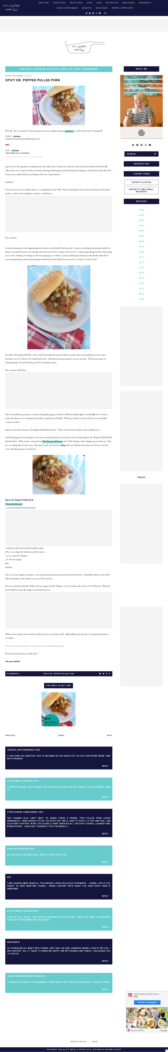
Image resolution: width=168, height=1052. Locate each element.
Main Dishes (129, 3)
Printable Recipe (14, 504)
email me (69, 131)
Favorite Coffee (141, 182)
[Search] (155, 154)
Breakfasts (145, 3)
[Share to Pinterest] (109, 674)
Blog (89, 3)
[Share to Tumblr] (106, 674)
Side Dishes (102, 8)
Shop (99, 3)
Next (109, 735)
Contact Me (59, 3)
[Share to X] (103, 674)
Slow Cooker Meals (67, 8)
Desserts (87, 8)
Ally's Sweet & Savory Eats (77, 1049)
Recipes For (112, 3)
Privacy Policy (78, 1042)
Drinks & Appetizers (122, 8)
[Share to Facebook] (100, 674)
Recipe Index (76, 3)
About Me (44, 3)
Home (61, 735)
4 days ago (15, 150)
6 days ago (16, 136)
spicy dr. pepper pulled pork (58, 674)
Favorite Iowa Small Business (141, 190)
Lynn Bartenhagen (18, 849)
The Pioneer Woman (52, 441)
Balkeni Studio (113, 1049)
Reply (105, 766)
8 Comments (13, 674)
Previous (10, 735)
